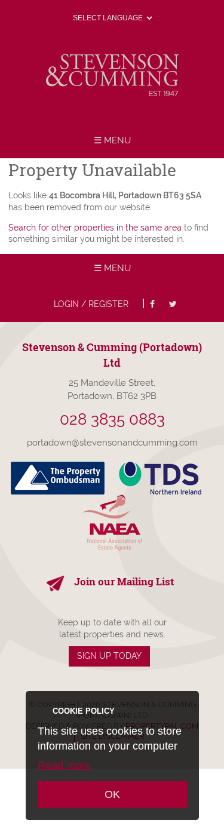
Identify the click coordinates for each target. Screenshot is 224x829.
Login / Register (91, 304)
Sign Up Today (109, 656)
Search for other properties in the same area (95, 227)
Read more (64, 765)
